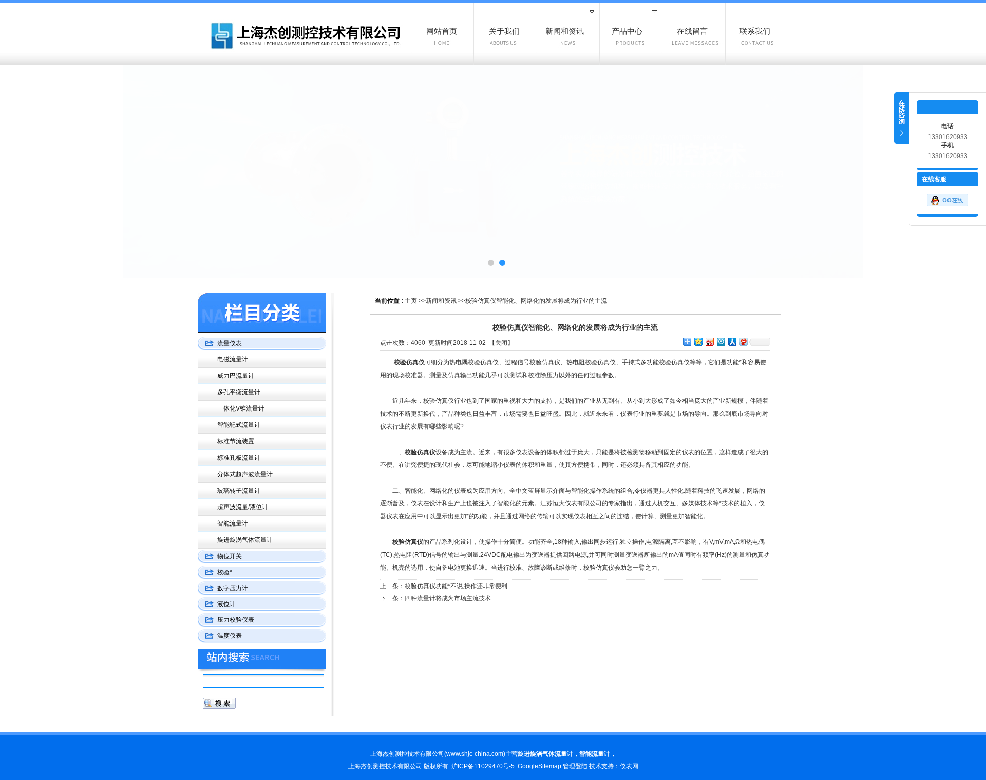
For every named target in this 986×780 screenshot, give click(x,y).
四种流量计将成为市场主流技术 (448, 598)
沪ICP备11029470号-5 (483, 766)
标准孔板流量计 (238, 457)
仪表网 (629, 766)
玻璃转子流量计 (238, 490)
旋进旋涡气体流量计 (245, 539)
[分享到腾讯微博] (720, 341)
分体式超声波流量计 (245, 474)
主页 (411, 300)
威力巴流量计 (235, 375)
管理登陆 (575, 766)
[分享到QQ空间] (698, 341)
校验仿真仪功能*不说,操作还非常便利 (456, 586)
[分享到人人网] (731, 341)
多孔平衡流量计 (238, 392)
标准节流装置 (235, 441)
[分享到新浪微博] (709, 341)
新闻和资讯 (441, 300)
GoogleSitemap (539, 766)
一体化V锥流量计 (240, 408)
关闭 (501, 342)
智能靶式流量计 (238, 424)
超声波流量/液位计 (242, 507)
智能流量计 (232, 523)
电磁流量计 (232, 359)
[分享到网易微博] (743, 341)
